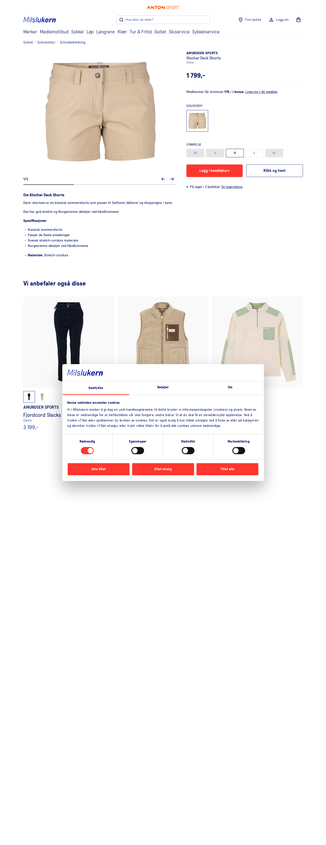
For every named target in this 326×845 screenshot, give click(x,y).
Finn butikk (253, 20)
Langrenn (105, 32)
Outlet (160, 32)
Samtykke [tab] (96, 388)
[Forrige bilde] (163, 179)
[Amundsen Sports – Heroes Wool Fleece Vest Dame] (163, 363)
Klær (122, 32)
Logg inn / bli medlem (261, 92)
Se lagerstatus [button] (231, 187)
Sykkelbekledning (72, 42)
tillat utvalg (162, 469)
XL (274, 153)
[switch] (137, 450)
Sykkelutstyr (46, 42)
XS (195, 153)
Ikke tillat (98, 469)
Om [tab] (230, 387)
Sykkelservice (206, 32)
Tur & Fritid (141, 32)
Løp (90, 32)
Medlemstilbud (54, 32)
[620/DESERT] (197, 121)
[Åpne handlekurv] (298, 19)
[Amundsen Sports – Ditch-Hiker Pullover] (257, 363)
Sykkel (77, 32)
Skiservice (179, 32)
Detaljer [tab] (163, 387)
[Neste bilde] (172, 179)
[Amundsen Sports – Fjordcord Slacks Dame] (68, 363)
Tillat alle (227, 469)
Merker (30, 32)
